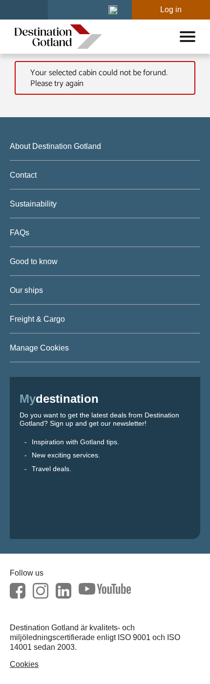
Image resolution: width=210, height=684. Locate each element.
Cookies (24, 664)
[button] (113, 10)
